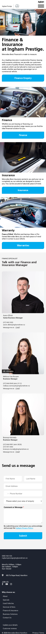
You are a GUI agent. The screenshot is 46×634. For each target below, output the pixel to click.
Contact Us (7, 618)
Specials (6, 600)
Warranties (23, 245)
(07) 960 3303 (8, 322)
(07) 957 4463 (8, 447)
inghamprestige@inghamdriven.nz (14, 558)
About (5, 596)
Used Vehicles (8, 603)
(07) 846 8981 (8, 445)
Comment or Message (14, 507)
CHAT (17, 328)
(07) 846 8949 (8, 383)
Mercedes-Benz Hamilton (17, 633)
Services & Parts (9, 607)
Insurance (23, 190)
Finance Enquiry (23, 78)
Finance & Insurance (10, 610)
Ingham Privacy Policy (24, 528)
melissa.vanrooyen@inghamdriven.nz (16, 386)
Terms (41, 633)
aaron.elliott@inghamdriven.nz (14, 325)
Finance (23, 135)
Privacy (35, 633)
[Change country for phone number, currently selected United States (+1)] (6, 493)
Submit (23, 535)
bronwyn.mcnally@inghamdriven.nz (16, 449)
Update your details (10, 625)
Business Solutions (10, 614)
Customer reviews (10, 628)
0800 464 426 (7, 556)
